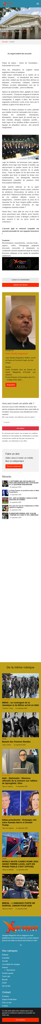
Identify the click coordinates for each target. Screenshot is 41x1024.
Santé (4, 983)
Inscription (20, 428)
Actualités (6, 700)
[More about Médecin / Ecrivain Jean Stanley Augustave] (20, 322)
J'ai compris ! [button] (20, 1020)
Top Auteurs (10, 970)
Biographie (11, 385)
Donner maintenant (14, 466)
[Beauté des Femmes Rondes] (20, 724)
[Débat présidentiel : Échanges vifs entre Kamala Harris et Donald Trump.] (20, 803)
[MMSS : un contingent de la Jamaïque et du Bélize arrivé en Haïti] (20, 685)
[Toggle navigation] (38, 4)
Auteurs (5, 967)
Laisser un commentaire (20, 280)
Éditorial (5, 955)
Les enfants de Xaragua (11, 964)
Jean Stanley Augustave (16, 353)
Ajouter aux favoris (20, 285)
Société (5, 961)
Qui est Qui (6, 986)
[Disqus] (20, 628)
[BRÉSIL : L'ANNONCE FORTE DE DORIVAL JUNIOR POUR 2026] (20, 886)
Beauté (4, 979)
